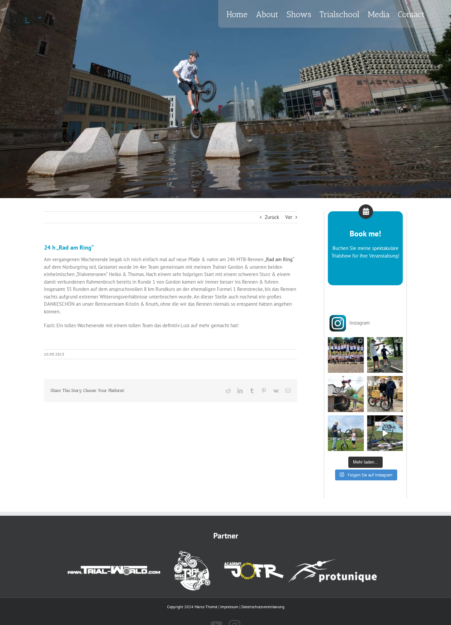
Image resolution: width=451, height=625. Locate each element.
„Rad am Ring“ (279, 259)
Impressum (229, 606)
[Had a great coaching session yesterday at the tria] (346, 394)
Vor (288, 217)
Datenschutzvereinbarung (262, 606)
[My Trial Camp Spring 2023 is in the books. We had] (385, 433)
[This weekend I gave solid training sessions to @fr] (385, 394)
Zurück (272, 217)
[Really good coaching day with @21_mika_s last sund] (346, 433)
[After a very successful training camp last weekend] (346, 355)
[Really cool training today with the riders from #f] (385, 355)
